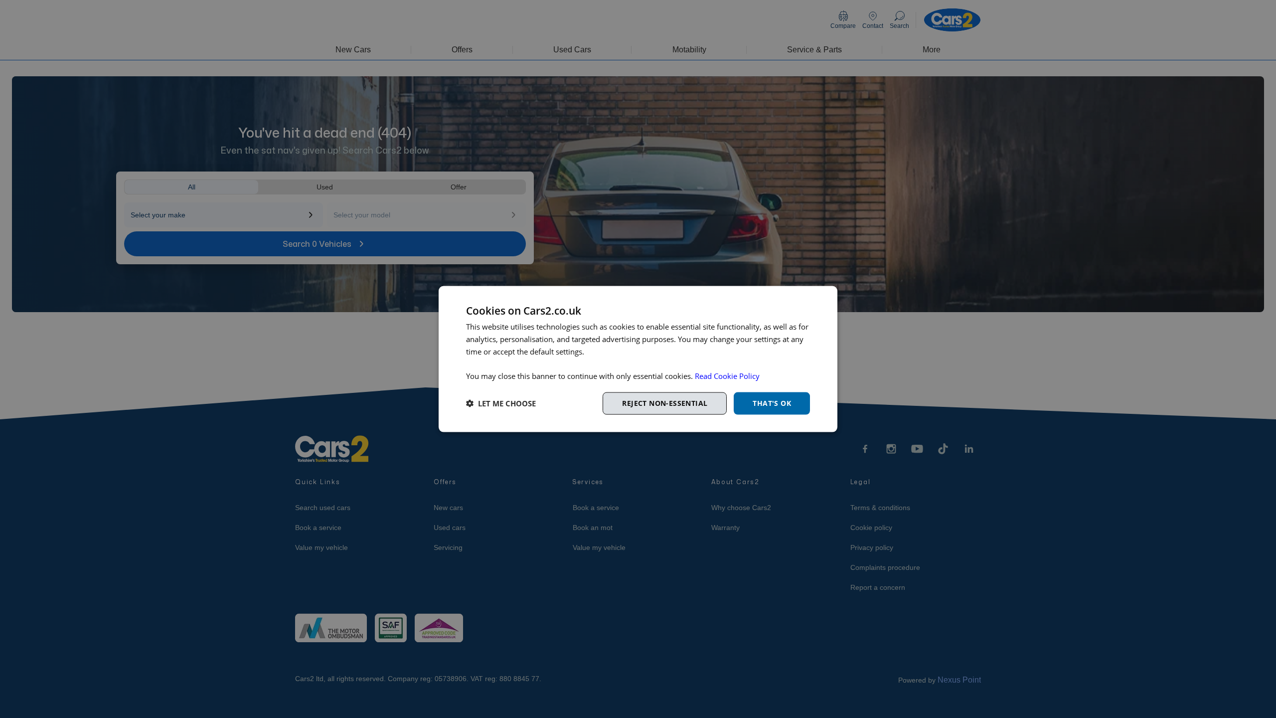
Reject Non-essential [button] (664, 403)
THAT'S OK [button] (772, 403)
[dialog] (638, 359)
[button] (501, 403)
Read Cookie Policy (727, 376)
